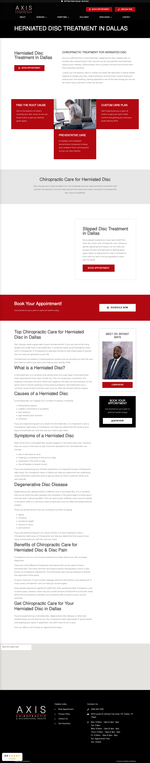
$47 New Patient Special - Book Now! (76, 1)
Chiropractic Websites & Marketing (126, 761)
